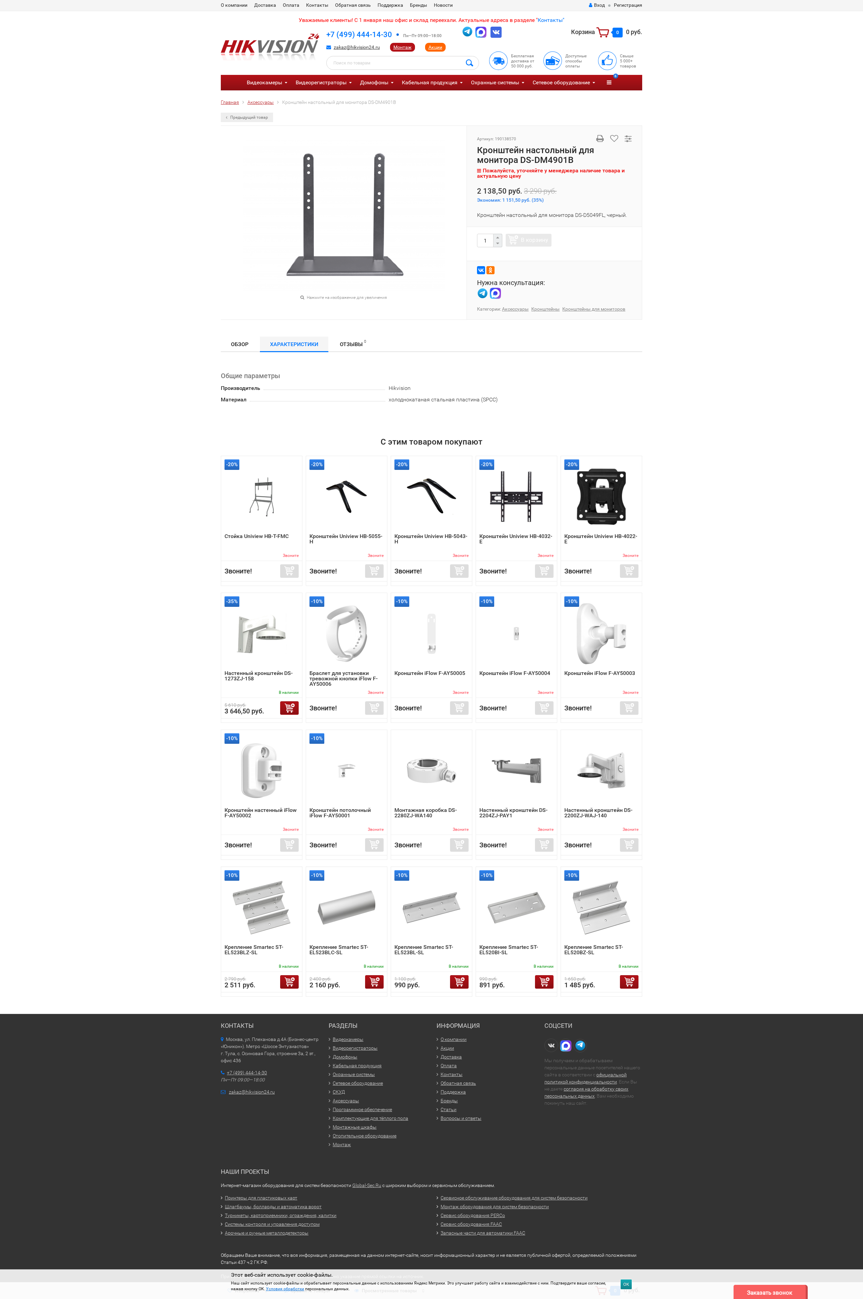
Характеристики (294, 344)
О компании (234, 5)
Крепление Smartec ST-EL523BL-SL (423, 950)
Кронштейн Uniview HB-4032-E (515, 539)
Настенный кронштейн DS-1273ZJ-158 (259, 676)
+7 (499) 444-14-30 (359, 34)
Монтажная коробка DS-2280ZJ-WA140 (425, 813)
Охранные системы (495, 82)
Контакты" (551, 20)
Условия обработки (285, 1289)
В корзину (534, 239)
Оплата (291, 5)
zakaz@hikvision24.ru (357, 47)
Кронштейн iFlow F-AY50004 (514, 673)
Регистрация (628, 5)
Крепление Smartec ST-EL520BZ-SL (593, 950)
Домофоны (374, 82)
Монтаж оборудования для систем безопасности (495, 1206)
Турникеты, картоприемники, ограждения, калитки (280, 1215)
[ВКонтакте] (481, 270)
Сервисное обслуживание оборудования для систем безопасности (514, 1198)
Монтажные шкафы (355, 1127)
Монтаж (402, 47)
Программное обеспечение (362, 1109)
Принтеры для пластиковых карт (261, 1198)
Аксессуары (515, 309)
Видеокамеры (264, 82)
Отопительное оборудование (364, 1135)
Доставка (265, 5)
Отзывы (353, 343)
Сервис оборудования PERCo (473, 1215)
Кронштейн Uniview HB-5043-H (430, 539)
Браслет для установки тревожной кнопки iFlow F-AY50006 (343, 678)
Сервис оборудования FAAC (471, 1224)
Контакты (317, 5)
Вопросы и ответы (461, 1118)
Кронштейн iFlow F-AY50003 (599, 673)
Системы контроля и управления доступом (272, 1224)
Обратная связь (353, 5)
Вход (599, 5)
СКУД (339, 1092)
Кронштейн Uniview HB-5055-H (345, 539)
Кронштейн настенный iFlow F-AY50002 (261, 813)
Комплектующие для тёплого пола (370, 1118)
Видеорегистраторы (321, 82)
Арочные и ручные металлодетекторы (266, 1233)
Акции (435, 47)
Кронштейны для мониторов (593, 309)
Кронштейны (545, 309)
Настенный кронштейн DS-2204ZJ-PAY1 (513, 813)
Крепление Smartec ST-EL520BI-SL (508, 950)
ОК (626, 1284)
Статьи (448, 1109)
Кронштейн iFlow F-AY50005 (429, 673)
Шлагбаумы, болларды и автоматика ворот (273, 1206)
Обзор (239, 344)
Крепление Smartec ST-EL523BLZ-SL (254, 950)
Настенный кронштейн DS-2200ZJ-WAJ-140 (598, 813)
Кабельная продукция (429, 82)
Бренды (418, 5)
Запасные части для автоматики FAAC (483, 1233)
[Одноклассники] (490, 270)
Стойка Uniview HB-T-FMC (257, 536)
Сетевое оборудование (561, 82)
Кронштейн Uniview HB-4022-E (600, 539)
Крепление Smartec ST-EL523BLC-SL (338, 950)
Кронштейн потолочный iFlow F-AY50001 (340, 813)
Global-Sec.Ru (366, 1185)
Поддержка (390, 5)
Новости (443, 5)
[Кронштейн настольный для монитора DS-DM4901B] (344, 214)
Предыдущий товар (248, 117)
